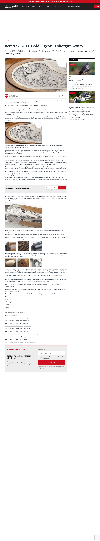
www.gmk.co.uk (21, 312)
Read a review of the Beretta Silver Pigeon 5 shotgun (18, 331)
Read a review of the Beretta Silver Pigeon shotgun (18, 326)
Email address (42, 349)
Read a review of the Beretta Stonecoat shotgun (17, 320)
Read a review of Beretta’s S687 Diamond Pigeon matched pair (21, 342)
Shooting (34, 6)
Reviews (72, 64)
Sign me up (51, 363)
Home (6, 41)
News (23, 6)
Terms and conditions (57, 366)
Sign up (62, 188)
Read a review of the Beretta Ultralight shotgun (17, 318)
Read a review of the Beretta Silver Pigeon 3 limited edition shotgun (22, 334)
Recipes (49, 6)
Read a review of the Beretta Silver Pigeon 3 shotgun (18, 328)
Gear (27, 6)
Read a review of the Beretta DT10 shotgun (16, 337)
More (63, 6)
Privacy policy (63, 191)
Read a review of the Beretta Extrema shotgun (16, 323)
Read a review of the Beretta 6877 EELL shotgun (17, 339)
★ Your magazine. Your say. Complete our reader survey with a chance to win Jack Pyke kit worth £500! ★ (50, 1)
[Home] (12, 6)
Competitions (57, 6)
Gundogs (41, 6)
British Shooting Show (74, 6)
